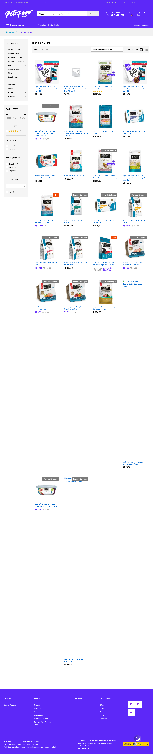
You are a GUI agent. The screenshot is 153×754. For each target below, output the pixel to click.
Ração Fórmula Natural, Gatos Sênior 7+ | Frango (105, 132)
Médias (11, 167)
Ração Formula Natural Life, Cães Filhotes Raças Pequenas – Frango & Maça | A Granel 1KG (75, 89)
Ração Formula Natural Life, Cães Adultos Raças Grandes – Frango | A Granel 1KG (133, 89)
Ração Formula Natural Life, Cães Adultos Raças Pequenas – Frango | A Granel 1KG (46, 89)
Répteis (11, 92)
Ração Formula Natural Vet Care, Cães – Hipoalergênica (76, 263)
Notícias (37, 705)
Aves (9, 65)
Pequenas (12, 171)
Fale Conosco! (116, 13)
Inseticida (11, 85)
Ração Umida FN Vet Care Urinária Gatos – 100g (103, 221)
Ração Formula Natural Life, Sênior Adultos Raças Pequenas (45, 221)
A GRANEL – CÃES (15, 57)
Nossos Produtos (10, 705)
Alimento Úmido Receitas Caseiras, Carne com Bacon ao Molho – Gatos (45, 177)
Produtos (42, 25)
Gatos (10, 81)
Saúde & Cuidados (41, 712)
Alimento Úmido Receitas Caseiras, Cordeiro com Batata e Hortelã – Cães (46, 505)
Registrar (145, 15)
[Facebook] (131, 704)
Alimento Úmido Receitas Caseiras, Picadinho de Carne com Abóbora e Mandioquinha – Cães (45, 133)
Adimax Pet (13, 32)
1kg (10, 192)
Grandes (12, 164)
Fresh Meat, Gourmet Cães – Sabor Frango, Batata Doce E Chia (133, 263)
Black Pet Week (14, 69)
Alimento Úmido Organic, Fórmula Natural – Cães (74, 660)
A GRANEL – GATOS (16, 61)
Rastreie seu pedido (141, 25)
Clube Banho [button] (53, 25)
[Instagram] (139, 704)
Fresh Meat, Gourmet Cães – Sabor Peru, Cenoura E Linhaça (46, 308)
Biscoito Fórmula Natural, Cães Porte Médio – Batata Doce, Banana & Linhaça (105, 177)
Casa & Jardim (13, 77)
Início (6, 32)
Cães (10, 73)
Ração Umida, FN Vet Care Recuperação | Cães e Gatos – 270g (135, 132)
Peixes (10, 88)
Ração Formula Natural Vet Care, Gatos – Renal (46, 263)
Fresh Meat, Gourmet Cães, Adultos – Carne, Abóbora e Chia (74, 308)
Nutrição (37, 708)
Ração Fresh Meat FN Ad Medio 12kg (74, 176)
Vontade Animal (13, 54)
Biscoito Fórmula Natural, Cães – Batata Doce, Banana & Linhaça (103, 88)
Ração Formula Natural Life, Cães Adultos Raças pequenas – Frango (103, 263)
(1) (15, 131)
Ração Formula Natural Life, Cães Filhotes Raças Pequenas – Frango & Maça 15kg (134, 178)
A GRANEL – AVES (15, 50)
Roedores (11, 96)
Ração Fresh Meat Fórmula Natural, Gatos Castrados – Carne (133, 463)
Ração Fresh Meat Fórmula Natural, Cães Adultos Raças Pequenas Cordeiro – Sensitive (76, 133)
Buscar (93, 14)
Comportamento (40, 715)
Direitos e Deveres (41, 719)
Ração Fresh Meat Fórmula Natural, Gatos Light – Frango (104, 308)
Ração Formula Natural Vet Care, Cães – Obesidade (76, 221)
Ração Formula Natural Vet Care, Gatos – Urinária (134, 221)
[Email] (131, 712)
